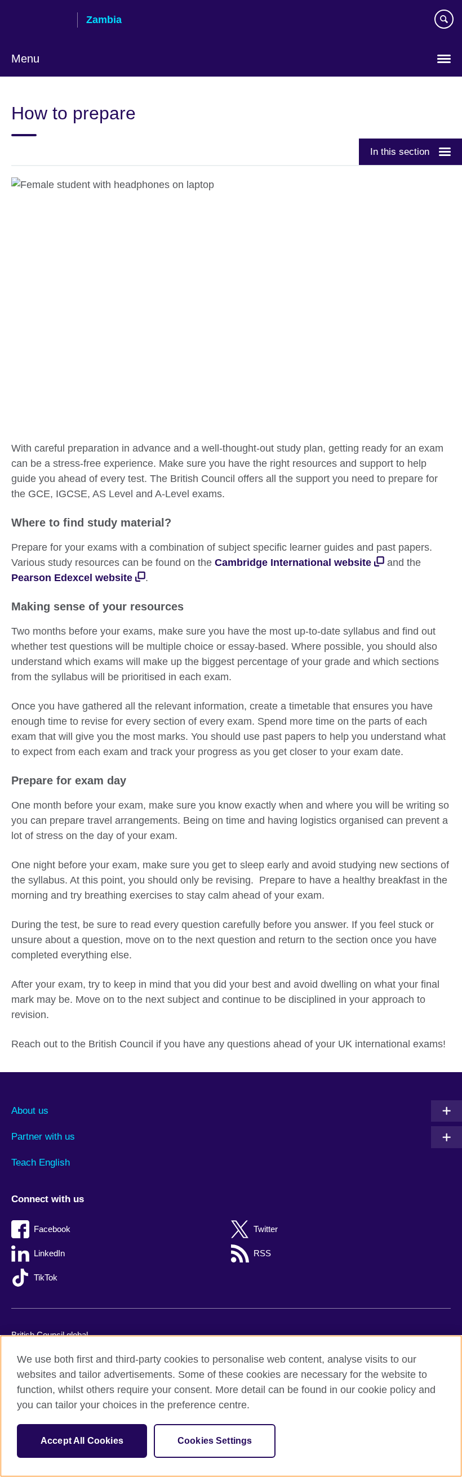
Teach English (40, 1162)
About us (29, 1110)
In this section (399, 151)
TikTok (45, 1277)
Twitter (266, 1229)
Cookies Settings (214, 1440)
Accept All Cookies (82, 1440)
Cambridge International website (293, 562)
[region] (231, 1406)
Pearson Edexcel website (71, 577)
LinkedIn (49, 1253)
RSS (262, 1253)
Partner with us (43, 1136)
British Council (40, 20)
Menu (25, 58)
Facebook (52, 1229)
